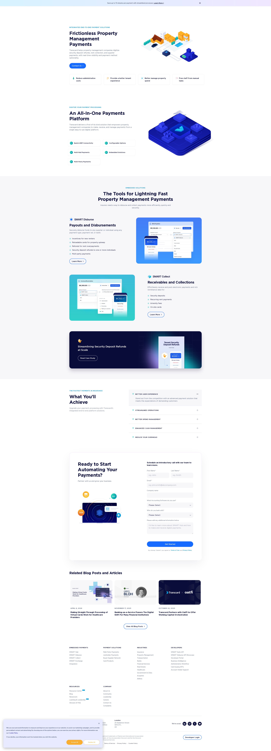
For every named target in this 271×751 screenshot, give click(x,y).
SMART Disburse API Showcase (182, 655)
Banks (139, 661)
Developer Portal (177, 658)
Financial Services (143, 664)
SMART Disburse (75, 655)
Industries (142, 647)
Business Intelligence (178, 661)
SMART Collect (74, 658)
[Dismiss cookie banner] (99, 723)
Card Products (108, 661)
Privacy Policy (187, 550)
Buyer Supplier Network (112, 658)
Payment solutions (112, 647)
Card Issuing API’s (177, 667)
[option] (91, 599)
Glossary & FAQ (75, 703)
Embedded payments (78, 647)
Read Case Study (87, 358)
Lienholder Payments (111, 655)
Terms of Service (109, 743)
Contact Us (77, 66)
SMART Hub (73, 652)
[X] (195, 724)
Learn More (77, 261)
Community (107, 694)
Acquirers (140, 676)
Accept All (74, 742)
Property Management (145, 655)
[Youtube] (200, 724)
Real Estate (141, 667)
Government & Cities (144, 673)
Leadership (107, 697)
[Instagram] (189, 724)
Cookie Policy (13, 733)
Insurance (140, 652)
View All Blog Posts (134, 626)
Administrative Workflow (180, 664)
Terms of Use (175, 550)
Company (107, 686)
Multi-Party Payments (111, 652)
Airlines (139, 679)
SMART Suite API (177, 652)
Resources (74, 686)
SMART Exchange (76, 661)
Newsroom (73, 697)
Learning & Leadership (77, 700)
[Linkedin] (184, 724)
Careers (106, 700)
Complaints (107, 706)
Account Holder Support (180, 670)
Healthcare (141, 670)
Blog (71, 694)
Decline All (91, 742)
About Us (106, 691)
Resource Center (75, 691)
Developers (176, 647)
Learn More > (159, 3)
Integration (73, 664)
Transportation (142, 658)
